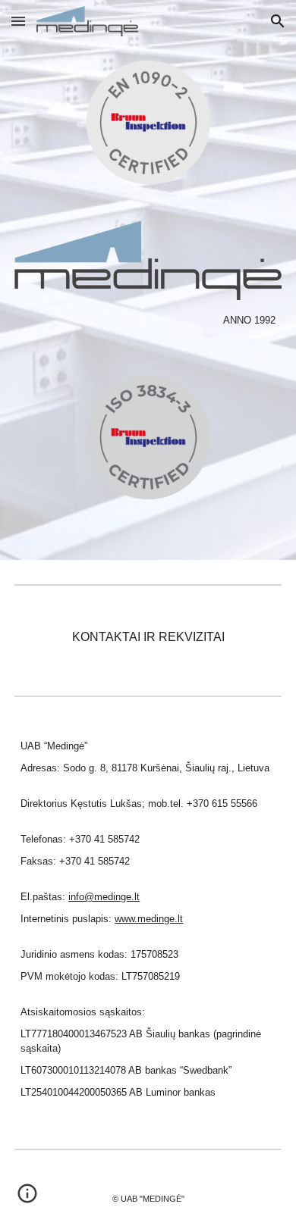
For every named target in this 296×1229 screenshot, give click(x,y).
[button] (18, 21)
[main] (148, 319)
